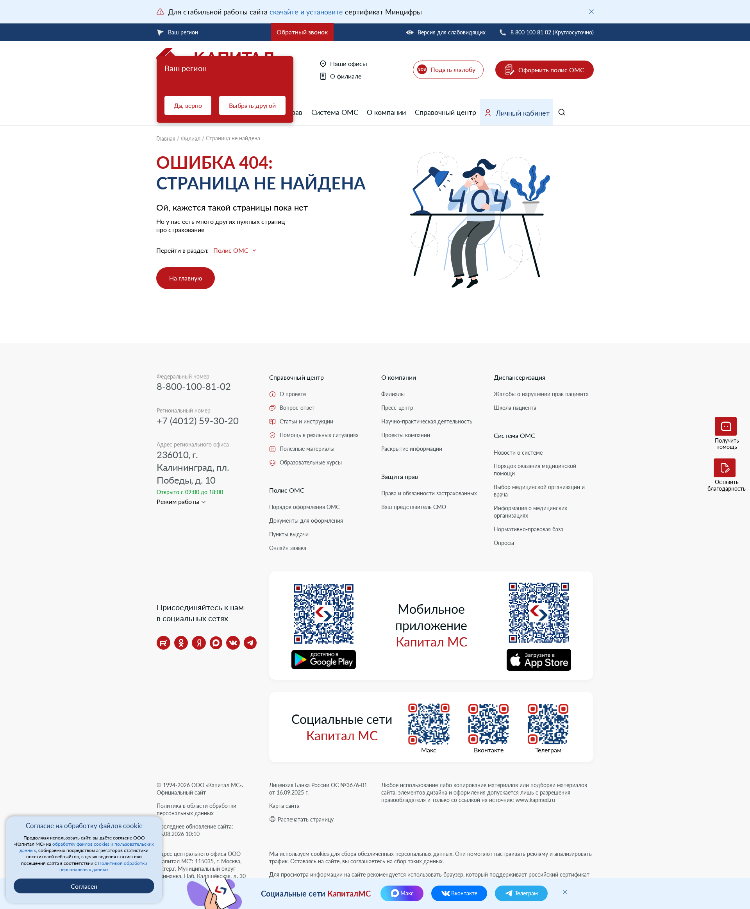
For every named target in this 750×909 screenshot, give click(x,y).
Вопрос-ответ (297, 407)
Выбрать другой (252, 105)
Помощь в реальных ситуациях (319, 435)
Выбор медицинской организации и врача (539, 491)
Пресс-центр (397, 407)
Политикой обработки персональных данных (103, 866)
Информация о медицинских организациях (530, 512)
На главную (185, 278)
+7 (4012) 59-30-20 (198, 420)
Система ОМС (334, 112)
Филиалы (393, 394)
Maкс (428, 750)
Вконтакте (489, 750)
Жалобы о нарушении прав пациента (541, 394)
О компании (386, 112)
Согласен (84, 886)
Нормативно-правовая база (528, 529)
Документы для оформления (306, 520)
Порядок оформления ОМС (304, 507)
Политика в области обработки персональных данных (196, 809)
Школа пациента (515, 407)
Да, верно (188, 105)
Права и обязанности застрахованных (429, 493)
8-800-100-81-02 (194, 386)
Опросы (504, 542)
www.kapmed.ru (535, 799)
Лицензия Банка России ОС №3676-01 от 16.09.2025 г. (318, 789)
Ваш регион (183, 32)
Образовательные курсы (311, 462)
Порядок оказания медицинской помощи (535, 470)
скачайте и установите (306, 11)
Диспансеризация (519, 377)
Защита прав (399, 476)
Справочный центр (445, 112)
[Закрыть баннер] (591, 11)
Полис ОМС (286, 490)
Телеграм (548, 750)
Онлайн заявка (287, 548)
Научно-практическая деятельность (426, 421)
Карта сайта (284, 805)
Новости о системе (518, 452)
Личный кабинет (523, 113)
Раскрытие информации (411, 448)
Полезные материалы (307, 448)
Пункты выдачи (289, 534)
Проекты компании (405, 435)
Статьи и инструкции (306, 421)
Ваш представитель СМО (413, 507)
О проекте (293, 394)
